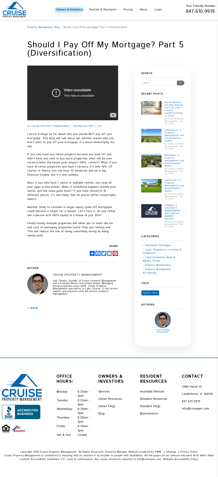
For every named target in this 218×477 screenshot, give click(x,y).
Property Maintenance (158, 265)
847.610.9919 (200, 11)
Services (104, 392)
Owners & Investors (69, 9)
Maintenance (149, 414)
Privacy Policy (189, 452)
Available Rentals (152, 392)
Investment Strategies (158, 245)
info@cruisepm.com (195, 409)
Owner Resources (110, 399)
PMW (158, 452)
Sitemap (171, 452)
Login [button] (158, 9)
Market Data (150, 292)
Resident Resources (153, 399)
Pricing (128, 9)
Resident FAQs (150, 406)
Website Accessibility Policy (180, 459)
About (144, 9)
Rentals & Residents (103, 9)
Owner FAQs (106, 406)
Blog (101, 414)
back (34, 308)
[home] (14, 9)
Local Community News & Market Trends (159, 259)
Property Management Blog (43, 27)
